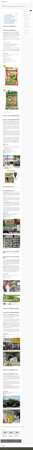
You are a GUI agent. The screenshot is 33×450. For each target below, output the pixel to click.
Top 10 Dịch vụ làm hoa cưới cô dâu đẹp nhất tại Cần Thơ (10, 436)
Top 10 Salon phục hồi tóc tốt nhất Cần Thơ (27, 28)
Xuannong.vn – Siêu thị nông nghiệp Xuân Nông (10, 16)
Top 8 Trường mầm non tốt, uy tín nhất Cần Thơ (27, 22)
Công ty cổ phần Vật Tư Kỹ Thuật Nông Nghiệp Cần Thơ (11, 19)
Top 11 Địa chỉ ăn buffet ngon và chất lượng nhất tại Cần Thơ (5, 436)
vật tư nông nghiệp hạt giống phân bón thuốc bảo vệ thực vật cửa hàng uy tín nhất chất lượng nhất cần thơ (13, 426)
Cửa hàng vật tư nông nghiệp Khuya (8, 14)
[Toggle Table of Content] (16, 13)
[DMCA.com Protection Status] (3, 445)
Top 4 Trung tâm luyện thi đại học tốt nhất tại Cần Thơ (27, 24)
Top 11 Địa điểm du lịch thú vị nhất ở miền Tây (16, 436)
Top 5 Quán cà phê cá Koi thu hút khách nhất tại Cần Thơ (27, 32)
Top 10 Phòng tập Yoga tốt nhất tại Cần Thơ (27, 34)
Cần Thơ (5, 5)
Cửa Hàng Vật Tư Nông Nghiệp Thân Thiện (9, 22)
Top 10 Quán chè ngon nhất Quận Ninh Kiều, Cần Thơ (27, 30)
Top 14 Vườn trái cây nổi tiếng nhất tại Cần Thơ (27, 20)
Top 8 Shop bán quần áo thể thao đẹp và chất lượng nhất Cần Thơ (27, 26)
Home (2, 5)
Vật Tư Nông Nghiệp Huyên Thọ (8, 18)
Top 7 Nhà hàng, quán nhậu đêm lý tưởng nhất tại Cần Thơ (27, 17)
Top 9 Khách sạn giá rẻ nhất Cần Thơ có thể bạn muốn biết (27, 15)
